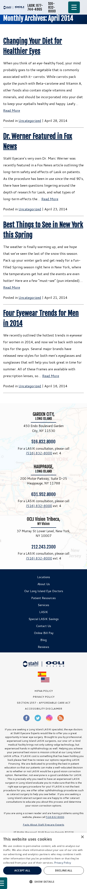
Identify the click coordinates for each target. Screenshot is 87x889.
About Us (43, 584)
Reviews (43, 647)
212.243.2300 (43, 547)
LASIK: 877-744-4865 (35, 7)
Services (43, 605)
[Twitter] (38, 718)
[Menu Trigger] (74, 7)
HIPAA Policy (43, 691)
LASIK (43, 612)
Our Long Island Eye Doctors (43, 591)
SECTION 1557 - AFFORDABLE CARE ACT (43, 702)
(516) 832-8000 (39, 453)
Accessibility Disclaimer (43, 708)
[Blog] (60, 718)
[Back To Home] (13, 7)
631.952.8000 (43, 494)
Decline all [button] (63, 870)
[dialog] (43, 860)
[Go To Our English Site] (45, 680)
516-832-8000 (52, 7)
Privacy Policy (62, 862)
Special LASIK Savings (44, 619)
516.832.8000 (43, 441)
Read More (11, 110)
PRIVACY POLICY (43, 697)
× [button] (82, 837)
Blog (43, 640)
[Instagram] (49, 718)
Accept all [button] (22, 870)
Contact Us (43, 626)
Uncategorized (30, 120)
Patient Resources (43, 598)
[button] (43, 881)
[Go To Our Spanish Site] (43, 674)
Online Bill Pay (43, 633)
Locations (43, 577)
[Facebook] (26, 718)
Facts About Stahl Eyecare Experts (43, 824)
